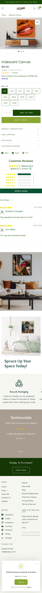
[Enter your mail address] (38, 532)
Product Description (12, 129)
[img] (6, 207)
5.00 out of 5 (27, 166)
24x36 (5, 103)
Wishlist (5, 501)
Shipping (4, 70)
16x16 (5, 97)
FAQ (23, 490)
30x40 (14, 103)
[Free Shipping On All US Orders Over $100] (21, 2)
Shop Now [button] (21, 470)
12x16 (36, 91)
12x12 (28, 91)
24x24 (31, 97)
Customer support (11, 146)
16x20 (14, 97)
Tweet (17, 153)
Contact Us (6, 497)
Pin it (27, 153)
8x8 (4, 91)
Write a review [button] (21, 191)
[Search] (34, 8)
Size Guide (7, 140)
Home (4, 15)
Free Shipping (8, 135)
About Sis (5, 494)
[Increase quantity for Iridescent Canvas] (10, 113)
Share (7, 153)
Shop (4, 490)
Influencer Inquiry (29, 497)
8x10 (12, 91)
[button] (10, 174)
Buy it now (21, 120)
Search (25, 483)
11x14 (20, 91)
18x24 (22, 97)
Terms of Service (29, 504)
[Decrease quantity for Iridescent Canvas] (3, 113)
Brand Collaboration (30, 493)
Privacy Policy (27, 501)
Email (24, 528)
